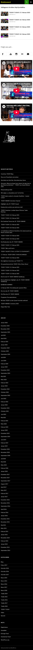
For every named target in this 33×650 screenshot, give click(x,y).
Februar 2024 (4, 363)
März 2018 (4, 465)
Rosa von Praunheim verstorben (9, 177)
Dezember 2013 (5, 547)
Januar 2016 (4, 515)
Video (2, 612)
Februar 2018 (4, 468)
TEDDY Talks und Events (8, 248)
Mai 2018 (3, 462)
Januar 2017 (4, 496)
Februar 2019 (4, 443)
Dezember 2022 (5, 389)
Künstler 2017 (5, 574)
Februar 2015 (4, 531)
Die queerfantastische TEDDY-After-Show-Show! (14, 264)
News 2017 (4, 587)
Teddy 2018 (4, 606)
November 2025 (5, 329)
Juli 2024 (3, 357)
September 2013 (5, 550)
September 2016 (5, 506)
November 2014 (5, 537)
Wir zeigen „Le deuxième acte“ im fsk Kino (12, 193)
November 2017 (5, 477)
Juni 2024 (3, 360)
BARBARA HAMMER (7, 284)
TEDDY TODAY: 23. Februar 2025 (10, 215)
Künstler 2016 (5, 571)
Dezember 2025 (5, 325)
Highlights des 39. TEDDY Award (10, 204)
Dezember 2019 (5, 433)
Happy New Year (5, 307)
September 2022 (5, 395)
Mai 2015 (3, 525)
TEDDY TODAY (5, 609)
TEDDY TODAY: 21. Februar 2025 (10, 224)
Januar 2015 (4, 534)
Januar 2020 (4, 430)
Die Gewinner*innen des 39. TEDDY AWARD (13, 221)
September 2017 (5, 481)
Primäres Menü (31, 2)
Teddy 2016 (4, 600)
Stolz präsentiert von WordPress (8, 648)
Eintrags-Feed (5, 633)
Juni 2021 (3, 414)
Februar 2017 (4, 493)
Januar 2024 (4, 367)
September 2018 (5, 455)
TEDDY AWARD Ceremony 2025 (10, 303)
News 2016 (4, 584)
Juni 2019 (3, 439)
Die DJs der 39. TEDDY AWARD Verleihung (12, 276)
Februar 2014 (4, 541)
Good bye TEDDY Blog (7, 174)
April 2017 (4, 487)
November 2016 (5, 503)
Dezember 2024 (5, 348)
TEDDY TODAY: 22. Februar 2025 (10, 218)
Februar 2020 (4, 427)
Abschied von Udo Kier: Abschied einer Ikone (13, 180)
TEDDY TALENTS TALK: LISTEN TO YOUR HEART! (15, 251)
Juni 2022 (3, 398)
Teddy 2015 (4, 596)
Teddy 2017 (4, 603)
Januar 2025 (4, 344)
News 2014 (4, 577)
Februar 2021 (4, 420)
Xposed (3, 615)
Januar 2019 (4, 446)
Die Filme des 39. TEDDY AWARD (10, 294)
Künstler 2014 (5, 568)
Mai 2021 (3, 417)
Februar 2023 (4, 382)
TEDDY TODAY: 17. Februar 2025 (19, 12)
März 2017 (4, 490)
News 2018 (4, 590)
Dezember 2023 (5, 370)
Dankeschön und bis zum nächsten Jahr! (12, 207)
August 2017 (4, 484)
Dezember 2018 (5, 449)
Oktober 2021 (5, 411)
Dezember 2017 (5, 474)
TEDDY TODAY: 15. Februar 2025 (19, 27)
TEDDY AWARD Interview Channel (10, 201)
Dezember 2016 (5, 500)
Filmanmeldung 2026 (6, 189)
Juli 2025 (3, 335)
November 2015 (5, 522)
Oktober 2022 (5, 392)
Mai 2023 (3, 376)
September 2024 (5, 354)
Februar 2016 (4, 512)
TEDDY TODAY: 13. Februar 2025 (10, 273)
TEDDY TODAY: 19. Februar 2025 (10, 235)
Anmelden (4, 630)
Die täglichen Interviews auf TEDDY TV (12, 261)
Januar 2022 (4, 405)
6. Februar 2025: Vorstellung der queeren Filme (14, 288)
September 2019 (5, 436)
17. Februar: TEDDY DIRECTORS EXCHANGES (14, 254)
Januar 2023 (4, 386)
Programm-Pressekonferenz (8, 297)
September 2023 (5, 373)
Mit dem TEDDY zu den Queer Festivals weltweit (14, 300)
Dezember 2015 (5, 518)
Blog (2, 562)
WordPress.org (5, 640)
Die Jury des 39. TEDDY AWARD (10, 291)
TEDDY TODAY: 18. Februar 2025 (10, 238)
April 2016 (4, 509)
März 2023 (4, 379)
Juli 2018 (3, 458)
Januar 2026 (4, 322)
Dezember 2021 (5, 408)
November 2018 (5, 452)
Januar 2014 (4, 544)
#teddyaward (6, 2)
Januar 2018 (4, 471)
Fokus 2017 (4, 565)
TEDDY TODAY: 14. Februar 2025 (19, 34)
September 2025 (5, 332)
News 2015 (4, 581)
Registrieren (4, 627)
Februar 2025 (4, 341)
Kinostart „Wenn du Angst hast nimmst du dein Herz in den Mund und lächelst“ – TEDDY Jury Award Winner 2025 (16, 185)
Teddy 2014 (4, 593)
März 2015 (4, 528)
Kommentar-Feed (6, 636)
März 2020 (4, 424)
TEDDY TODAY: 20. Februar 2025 (10, 227)
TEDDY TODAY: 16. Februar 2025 (19, 19)
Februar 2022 (4, 401)
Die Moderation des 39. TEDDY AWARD (12, 242)
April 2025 (4, 338)
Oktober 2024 (5, 351)
